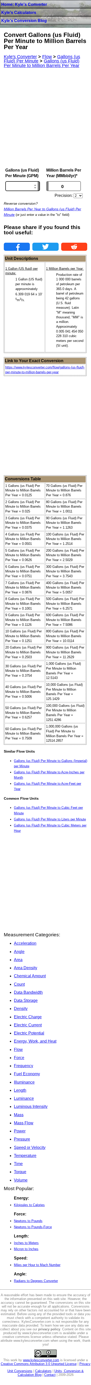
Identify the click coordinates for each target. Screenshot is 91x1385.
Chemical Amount (30, 976)
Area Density (25, 968)
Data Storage (26, 1000)
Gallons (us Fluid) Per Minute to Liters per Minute (50, 819)
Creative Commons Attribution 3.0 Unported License (39, 1364)
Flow (18, 1049)
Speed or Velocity (30, 1147)
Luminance (24, 1098)
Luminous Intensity (31, 1106)
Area (18, 960)
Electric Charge (28, 1017)
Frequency (23, 1066)
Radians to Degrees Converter (36, 1281)
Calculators (43, 1371)
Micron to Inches (26, 1249)
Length (20, 1090)
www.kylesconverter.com (41, 1360)
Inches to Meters (26, 1243)
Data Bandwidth (28, 992)
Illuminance (24, 1082)
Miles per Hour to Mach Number (37, 1265)
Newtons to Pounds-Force (33, 1227)
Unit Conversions (19, 1371)
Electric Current (28, 1025)
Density (21, 1008)
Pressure (22, 1139)
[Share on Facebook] (17, 247)
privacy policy (49, 1329)
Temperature (25, 1155)
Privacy (84, 1364)
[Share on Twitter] (45, 247)
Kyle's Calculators (18, 12)
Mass (19, 1115)
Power (20, 1131)
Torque (20, 1172)
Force (19, 1058)
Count (19, 984)
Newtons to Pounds (28, 1221)
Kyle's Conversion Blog (24, 20)
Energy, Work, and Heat (35, 1041)
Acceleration (25, 943)
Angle (19, 951)
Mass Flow (23, 1123)
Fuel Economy (27, 1074)
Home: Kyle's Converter (24, 4)
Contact (50, 1375)
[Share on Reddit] (74, 247)
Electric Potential (29, 1033)
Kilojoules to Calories (29, 1205)
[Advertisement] (45, 117)
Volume (21, 1180)
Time (18, 1164)
